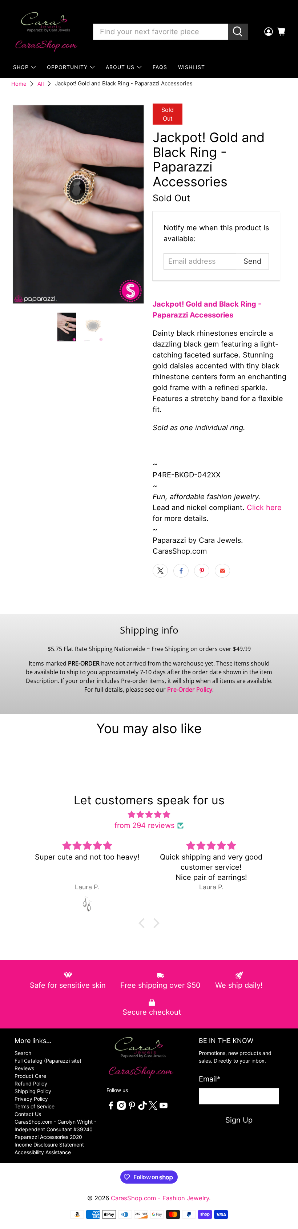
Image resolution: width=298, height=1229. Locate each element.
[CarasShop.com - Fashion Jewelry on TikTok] (142, 1108)
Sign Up (239, 1120)
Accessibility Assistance (43, 1152)
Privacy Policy (31, 1099)
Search (23, 1053)
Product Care (30, 1076)
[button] (143, 923)
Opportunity (67, 67)
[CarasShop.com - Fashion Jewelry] (45, 31)
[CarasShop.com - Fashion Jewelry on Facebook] (110, 1108)
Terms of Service (35, 1106)
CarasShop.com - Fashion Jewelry (160, 1198)
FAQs (160, 67)
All (40, 83)
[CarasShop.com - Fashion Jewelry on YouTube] (163, 1108)
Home (19, 83)
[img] (149, 814)
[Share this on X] (160, 571)
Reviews (24, 1068)
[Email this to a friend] (222, 571)
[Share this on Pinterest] (201, 571)
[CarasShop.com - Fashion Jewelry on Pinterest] (132, 1108)
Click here (264, 507)
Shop (21, 67)
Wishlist (191, 67)
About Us (120, 67)
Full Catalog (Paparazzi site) (48, 1061)
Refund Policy (31, 1083)
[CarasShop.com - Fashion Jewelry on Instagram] (121, 1108)
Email (210, 1079)
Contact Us (28, 1114)
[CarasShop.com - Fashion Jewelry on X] (153, 1108)
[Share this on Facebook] (181, 571)
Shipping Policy (33, 1091)
